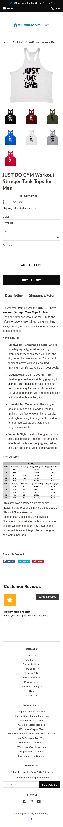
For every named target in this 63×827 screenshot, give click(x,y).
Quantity (7, 245)
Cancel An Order (31, 664)
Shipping (7, 208)
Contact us (31, 660)
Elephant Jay (41, 813)
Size (5, 231)
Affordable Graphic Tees (31, 729)
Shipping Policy (32, 673)
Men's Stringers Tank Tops (31, 738)
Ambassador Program (31, 686)
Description (14, 295)
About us (31, 655)
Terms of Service (31, 677)
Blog (31, 691)
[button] (20, 196)
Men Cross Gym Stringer (31, 756)
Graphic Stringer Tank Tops (31, 711)
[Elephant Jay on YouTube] (39, 802)
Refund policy (31, 669)
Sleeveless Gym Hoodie (31, 742)
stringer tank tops (18, 383)
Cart (58, 8)
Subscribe (50, 784)
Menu (10, 8)
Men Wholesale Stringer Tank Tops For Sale (31, 733)
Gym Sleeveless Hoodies (31, 725)
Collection (31, 695)
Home (5, 42)
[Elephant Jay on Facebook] (24, 802)
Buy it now (31, 280)
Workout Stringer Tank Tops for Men (26, 312)
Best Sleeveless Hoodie (31, 720)
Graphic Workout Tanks (31, 751)
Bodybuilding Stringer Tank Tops (31, 716)
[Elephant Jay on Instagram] (31, 802)
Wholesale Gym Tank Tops (31, 747)
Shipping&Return (42, 295)
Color (6, 216)
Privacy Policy (31, 682)
